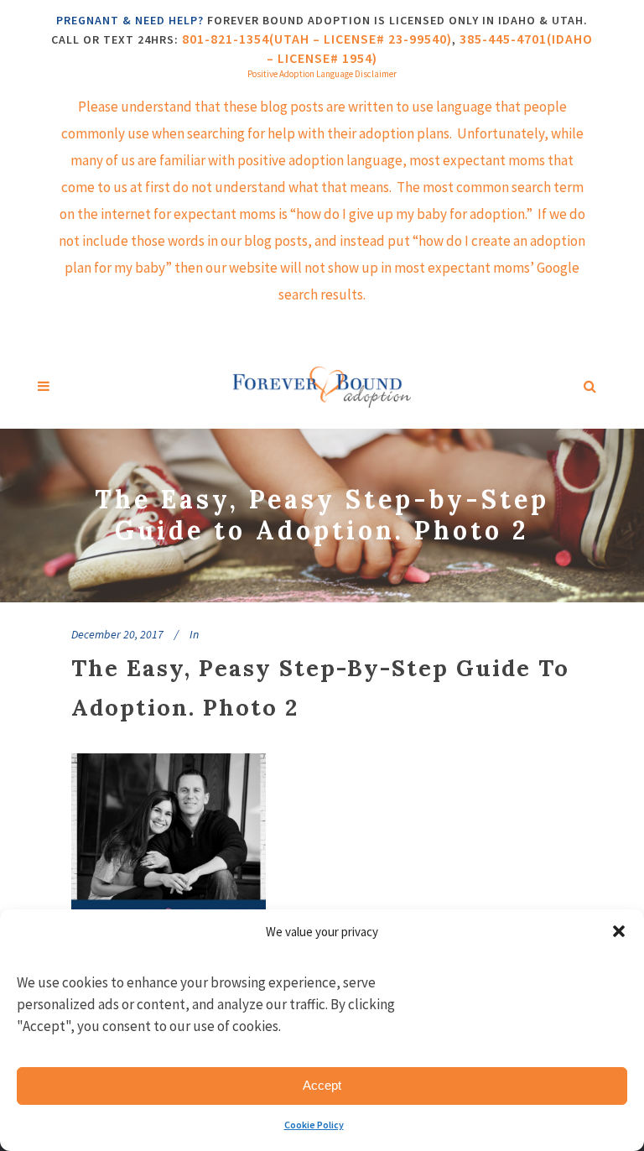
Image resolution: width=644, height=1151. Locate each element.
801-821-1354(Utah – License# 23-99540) (317, 38)
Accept (322, 1085)
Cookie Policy (314, 1124)
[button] (618, 931)
